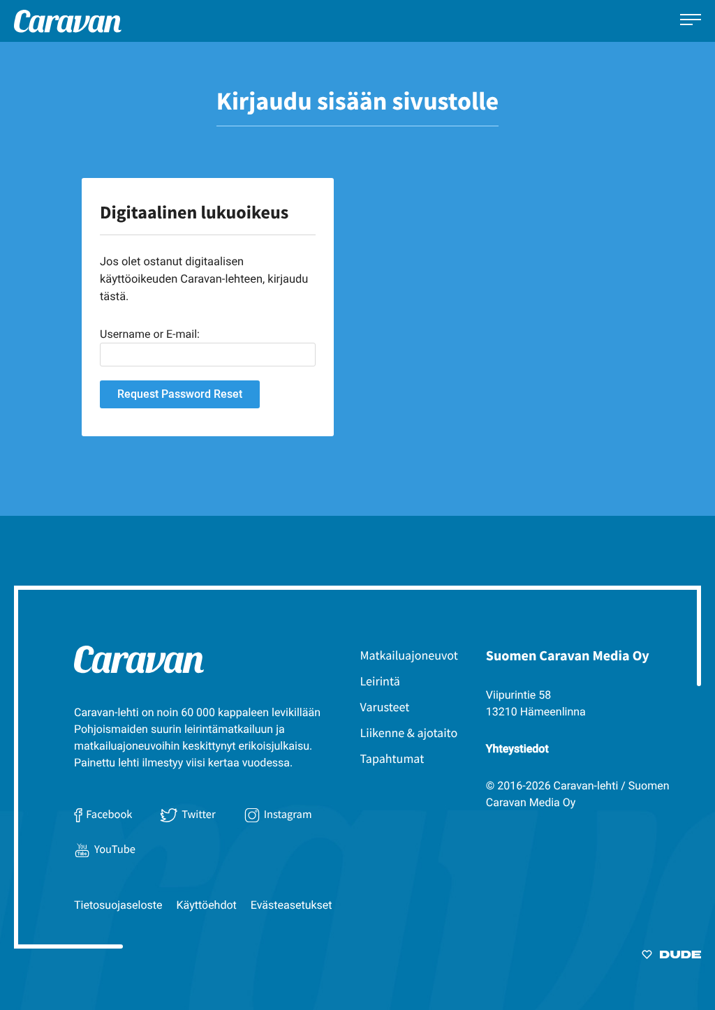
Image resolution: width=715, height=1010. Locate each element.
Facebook (109, 815)
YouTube (114, 849)
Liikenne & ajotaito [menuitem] (409, 733)
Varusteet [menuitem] (385, 707)
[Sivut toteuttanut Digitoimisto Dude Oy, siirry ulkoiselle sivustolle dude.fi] (671, 957)
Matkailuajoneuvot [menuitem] (409, 655)
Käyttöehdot (207, 905)
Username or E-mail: (150, 334)
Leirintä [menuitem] (380, 681)
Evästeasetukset (291, 905)
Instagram (288, 815)
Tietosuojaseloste (118, 905)
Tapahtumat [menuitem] (392, 758)
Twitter (198, 815)
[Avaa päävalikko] (690, 21)
